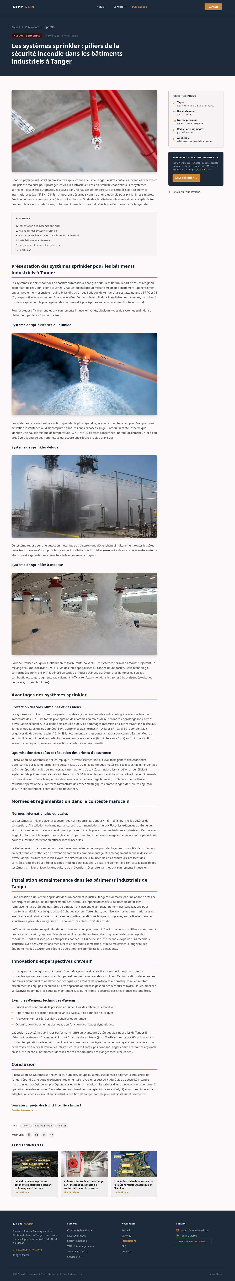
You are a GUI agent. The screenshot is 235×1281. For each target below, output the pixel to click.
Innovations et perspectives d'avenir (39, 245)
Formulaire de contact (194, 1241)
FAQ (124, 1246)
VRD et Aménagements (80, 1246)
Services (120, 7)
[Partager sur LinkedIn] (29, 1135)
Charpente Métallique (80, 1230)
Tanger (26, 1125)
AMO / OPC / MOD (77, 1251)
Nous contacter (186, 178)
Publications (139, 6)
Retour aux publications (184, 192)
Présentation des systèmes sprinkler (39, 225)
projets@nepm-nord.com (27, 1249)
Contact (213, 6)
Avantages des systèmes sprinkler (38, 230)
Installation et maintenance (34, 240)
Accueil (101, 6)
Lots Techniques (76, 1235)
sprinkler (62, 1125)
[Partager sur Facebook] (36, 1135)
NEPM (24, 6)
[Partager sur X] (44, 1135)
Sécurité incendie (43, 1125)
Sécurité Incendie (28, 35)
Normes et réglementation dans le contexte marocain (49, 235)
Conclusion (25, 250)
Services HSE (74, 1256)
